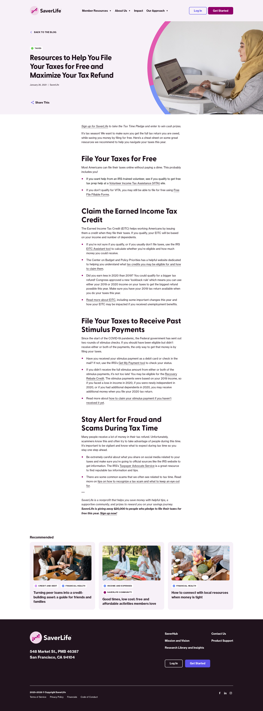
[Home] (54, 637)
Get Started (220, 10)
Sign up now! (108, 513)
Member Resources (95, 10)
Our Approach (155, 10)
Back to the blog (45, 32)
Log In (198, 10)
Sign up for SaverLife (94, 126)
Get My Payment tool (132, 363)
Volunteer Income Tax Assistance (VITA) (134, 183)
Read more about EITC (101, 299)
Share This (42, 102)
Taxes (38, 48)
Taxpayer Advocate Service (137, 465)
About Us (121, 10)
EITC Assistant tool (98, 248)
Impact (138, 10)
